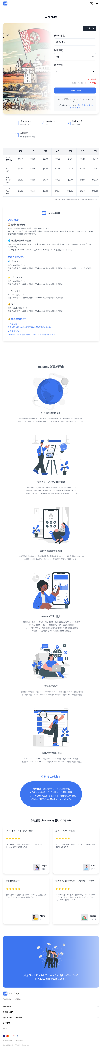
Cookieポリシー (26, 1045)
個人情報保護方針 (8, 1045)
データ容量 (59, 35)
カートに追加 (75, 90)
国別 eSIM (7, 1006)
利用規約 (17, 1045)
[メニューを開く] (97, 3)
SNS (4, 1028)
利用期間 (58, 50)
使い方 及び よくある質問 (12, 1017)
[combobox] (75, 42)
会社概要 (6, 1023)
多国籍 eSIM (8, 1012)
